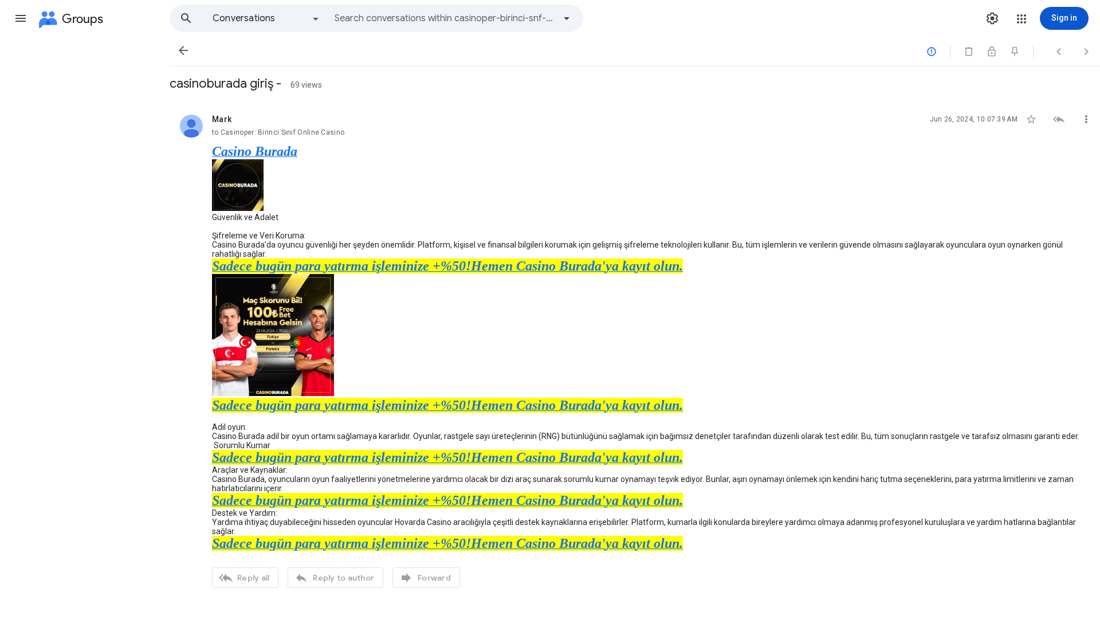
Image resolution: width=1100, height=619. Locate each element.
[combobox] (444, 18)
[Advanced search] (567, 18)
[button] (20, 18)
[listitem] (635, 350)
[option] (266, 18)
